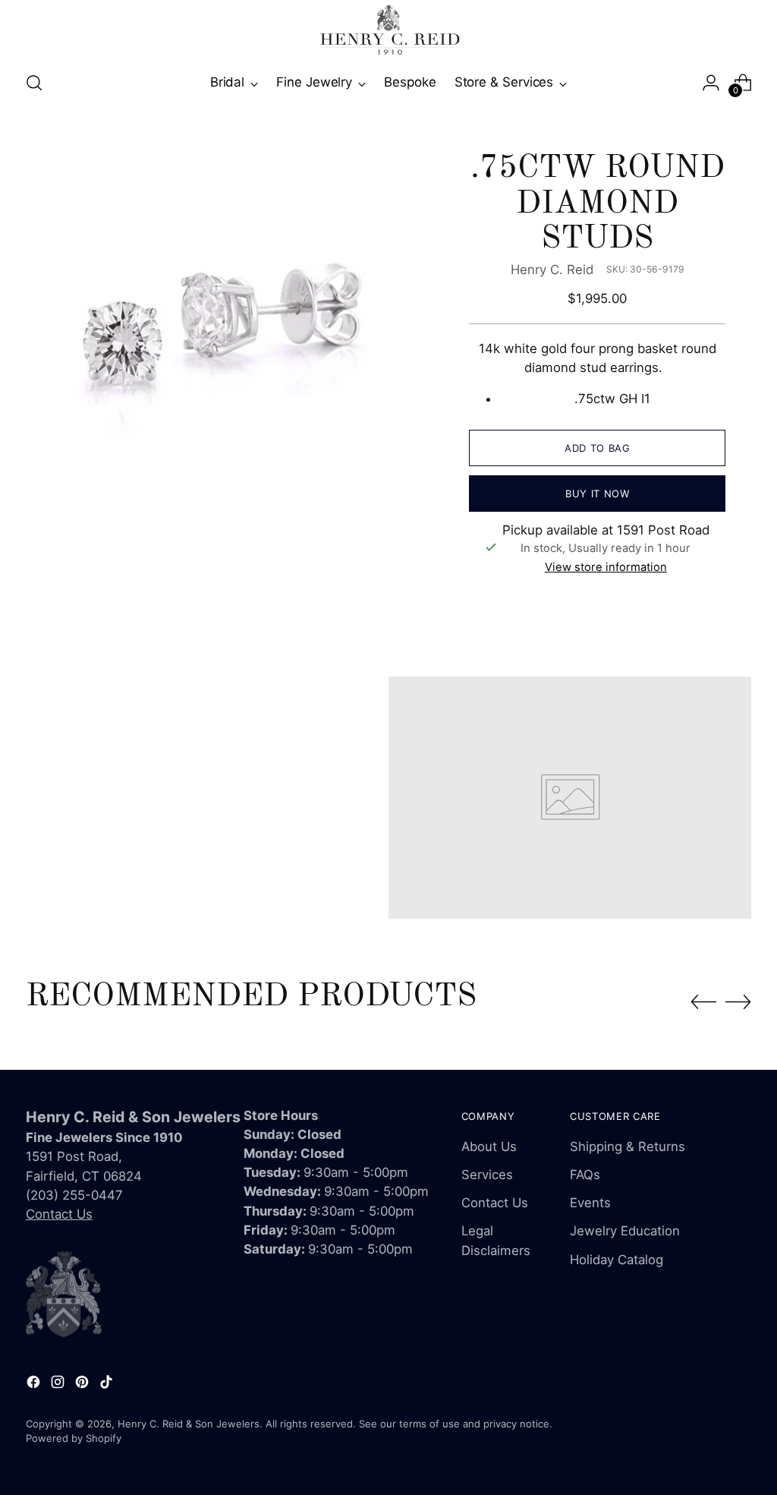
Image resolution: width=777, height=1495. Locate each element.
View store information (606, 567)
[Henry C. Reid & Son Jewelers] (388, 30)
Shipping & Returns (627, 1146)
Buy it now (597, 493)
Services (487, 1174)
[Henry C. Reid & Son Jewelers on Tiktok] (108, 1384)
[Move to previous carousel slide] (703, 1002)
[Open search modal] (34, 83)
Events (590, 1202)
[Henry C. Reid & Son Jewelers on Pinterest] (83, 1384)
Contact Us (59, 1214)
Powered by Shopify (73, 1438)
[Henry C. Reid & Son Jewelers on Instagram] (59, 1384)
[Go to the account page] (711, 83)
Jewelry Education (625, 1230)
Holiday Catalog (616, 1259)
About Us (489, 1146)
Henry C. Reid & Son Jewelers (189, 1424)
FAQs (585, 1174)
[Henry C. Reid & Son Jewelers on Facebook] (35, 1384)
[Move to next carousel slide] (738, 1001)
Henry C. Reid (552, 269)
